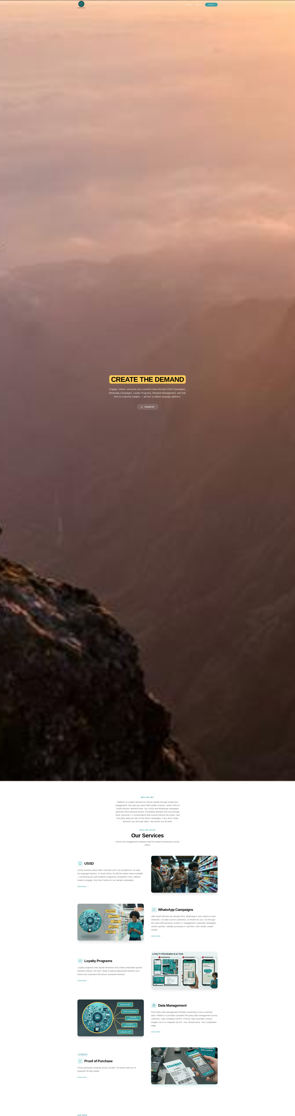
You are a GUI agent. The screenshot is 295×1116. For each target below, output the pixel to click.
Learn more (83, 886)
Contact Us (211, 4)
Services (189, 5)
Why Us (198, 5)
